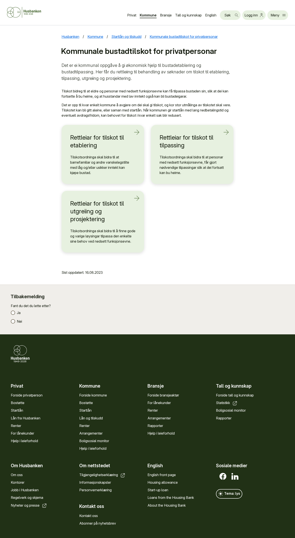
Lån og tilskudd (91, 418)
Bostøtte (17, 403)
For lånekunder (22, 433)
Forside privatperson (27, 395)
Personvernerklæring (95, 490)
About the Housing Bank (167, 505)
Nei (19, 321)
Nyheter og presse (25, 505)
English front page (162, 475)
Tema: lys (231, 493)
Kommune (148, 15)
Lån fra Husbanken (25, 418)
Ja (19, 313)
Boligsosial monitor (94, 441)
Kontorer (17, 482)
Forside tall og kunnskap (235, 395)
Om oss (17, 475)
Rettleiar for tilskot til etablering (97, 141)
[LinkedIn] (234, 476)
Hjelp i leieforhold (24, 441)
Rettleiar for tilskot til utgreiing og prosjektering (97, 211)
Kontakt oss (88, 516)
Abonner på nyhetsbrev (97, 523)
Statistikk (223, 403)
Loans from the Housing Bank (171, 497)
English (210, 15)
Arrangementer (91, 433)
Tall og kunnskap (188, 15)
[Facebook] (222, 476)
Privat (131, 15)
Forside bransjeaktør (163, 395)
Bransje (166, 15)
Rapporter (155, 426)
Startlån (17, 410)
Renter (16, 426)
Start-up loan (158, 490)
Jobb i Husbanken (25, 490)
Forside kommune (93, 395)
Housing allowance (163, 482)
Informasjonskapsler (95, 482)
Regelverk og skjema (27, 497)
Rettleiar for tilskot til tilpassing (186, 141)
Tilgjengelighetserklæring (99, 475)
